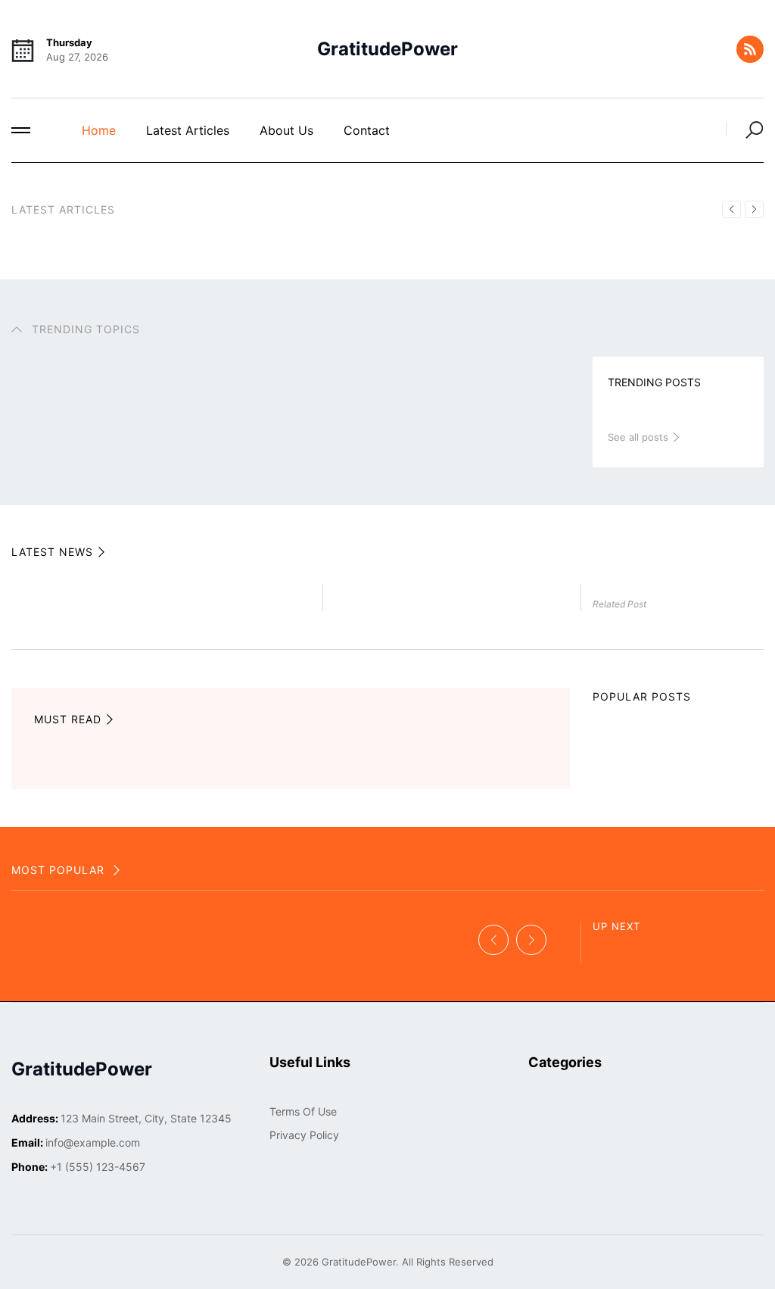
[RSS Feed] (750, 49)
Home (99, 130)
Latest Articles (187, 130)
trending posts (654, 382)
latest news (52, 551)
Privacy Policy (304, 1134)
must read (67, 719)
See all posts (639, 437)
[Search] (745, 128)
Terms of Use (303, 1111)
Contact (367, 130)
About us (286, 130)
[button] (20, 130)
